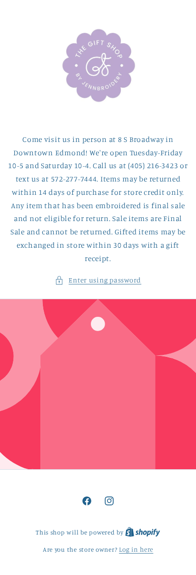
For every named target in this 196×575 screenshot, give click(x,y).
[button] (98, 280)
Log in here (136, 549)
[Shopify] (142, 532)
